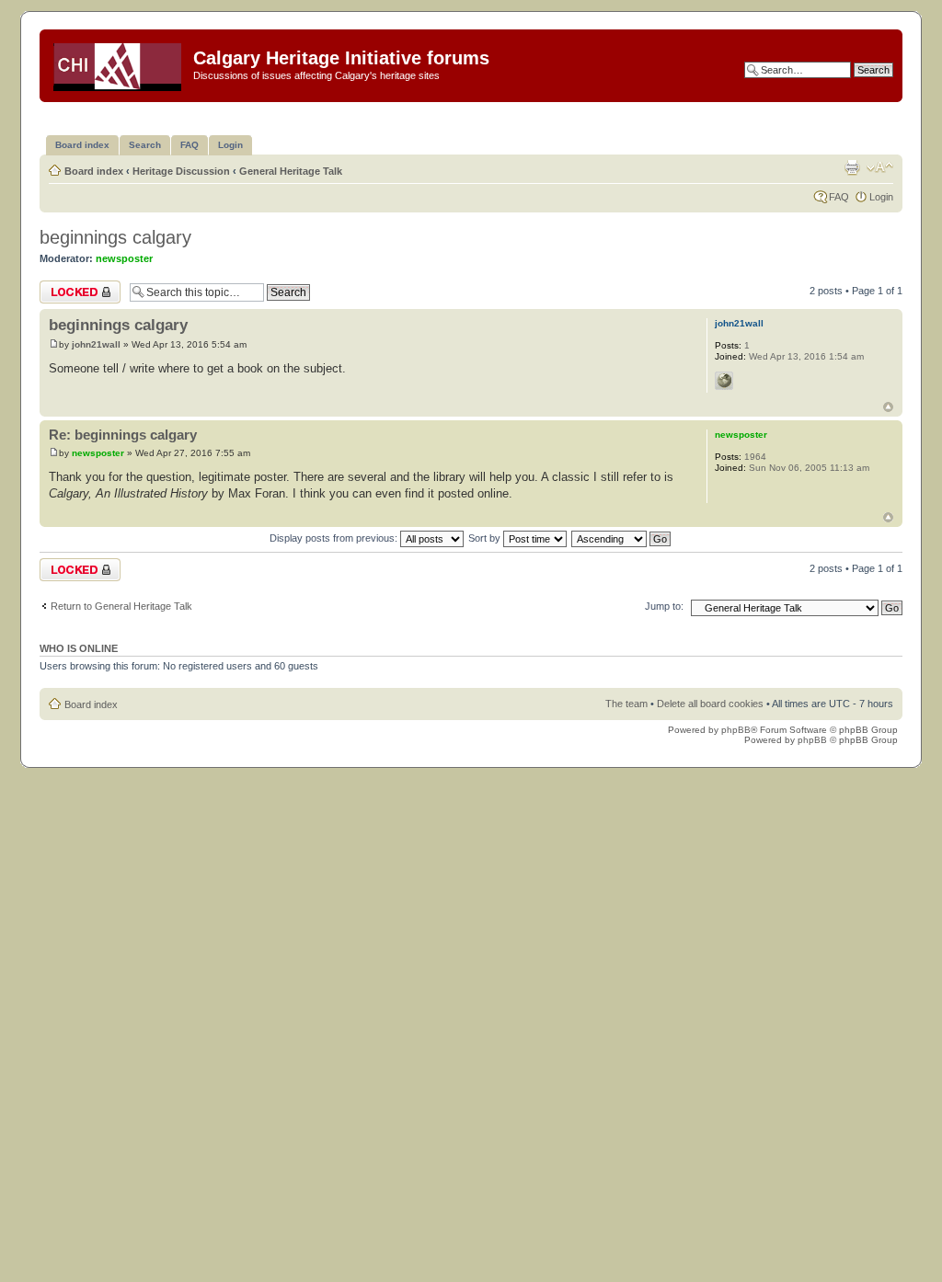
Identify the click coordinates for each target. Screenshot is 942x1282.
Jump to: (664, 606)
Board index (93, 171)
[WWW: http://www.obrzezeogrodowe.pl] (724, 381)
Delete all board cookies (710, 703)
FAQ (839, 196)
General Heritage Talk (290, 171)
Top (888, 407)
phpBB (736, 730)
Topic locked (68, 286)
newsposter (124, 258)
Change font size (880, 167)
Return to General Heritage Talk (121, 606)
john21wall (96, 344)
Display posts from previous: (335, 538)
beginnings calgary (115, 237)
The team (626, 703)
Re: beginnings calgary (123, 434)
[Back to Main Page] (118, 63)
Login (881, 196)
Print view (852, 167)
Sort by (485, 538)
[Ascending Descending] (621, 538)
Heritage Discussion (181, 171)
